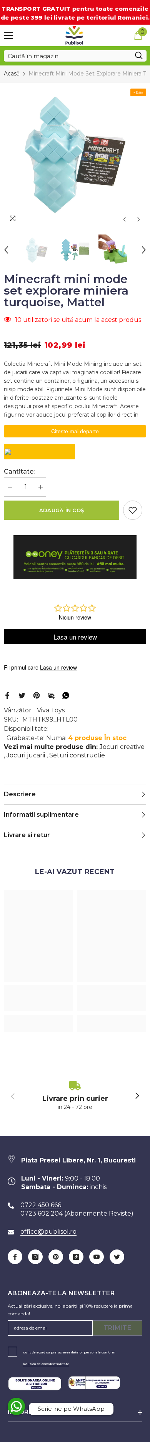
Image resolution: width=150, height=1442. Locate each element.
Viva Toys (51, 710)
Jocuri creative (122, 746)
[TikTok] (76, 1256)
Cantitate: (19, 471)
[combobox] (67, 56)
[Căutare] (75, 56)
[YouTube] (96, 1256)
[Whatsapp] (65, 695)
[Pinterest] (36, 695)
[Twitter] (21, 695)
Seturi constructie (77, 755)
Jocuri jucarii (26, 755)
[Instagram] (35, 1256)
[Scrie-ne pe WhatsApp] (16, 1406)
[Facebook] (7, 695)
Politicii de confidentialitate (46, 1364)
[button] (124, 219)
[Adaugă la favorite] (132, 510)
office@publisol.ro (48, 1231)
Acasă (12, 73)
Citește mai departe (75, 431)
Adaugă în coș (61, 510)
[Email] (51, 695)
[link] (38, 1002)
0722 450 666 (40, 1205)
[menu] (8, 35)
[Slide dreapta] (137, 1096)
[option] (75, 155)
